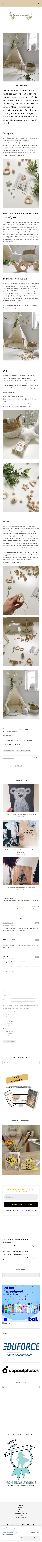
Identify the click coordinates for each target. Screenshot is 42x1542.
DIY (18, 750)
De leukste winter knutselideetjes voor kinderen (21, 814)
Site (4, 1000)
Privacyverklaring (21, 1517)
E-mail (5, 995)
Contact (21, 1511)
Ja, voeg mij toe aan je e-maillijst (6, 1017)
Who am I (21, 1507)
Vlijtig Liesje (8, 923)
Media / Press (21, 1509)
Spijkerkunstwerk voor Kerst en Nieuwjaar (21, 887)
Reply (37, 923)
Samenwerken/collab (21, 1513)
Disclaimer (21, 1515)
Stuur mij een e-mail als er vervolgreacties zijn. (9, 1025)
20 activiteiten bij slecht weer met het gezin (16, 1239)
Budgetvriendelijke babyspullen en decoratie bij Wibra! (21, 900)
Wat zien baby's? (7, 1243)
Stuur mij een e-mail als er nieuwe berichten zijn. (9, 1034)
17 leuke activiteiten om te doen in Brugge (15, 1254)
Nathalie (18, 766)
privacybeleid (26, 1210)
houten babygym (15, 283)
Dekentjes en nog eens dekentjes (27, 909)
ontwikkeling (25, 750)
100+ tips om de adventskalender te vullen (15, 1251)
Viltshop (19, 385)
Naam (5, 991)
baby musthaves (9, 750)
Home (21, 1505)
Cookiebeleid (9, 1534)
